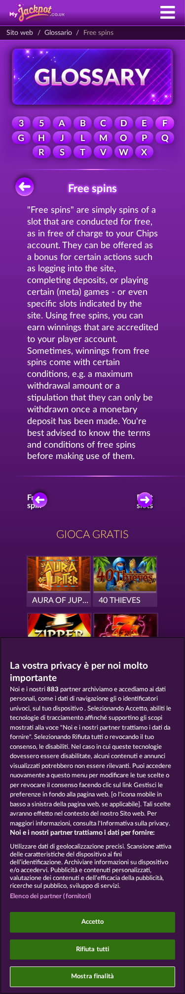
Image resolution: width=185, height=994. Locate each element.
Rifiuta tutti (93, 949)
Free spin (35, 502)
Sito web (19, 32)
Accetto (92, 922)
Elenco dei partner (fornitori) (50, 896)
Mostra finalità (92, 976)
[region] (92, 815)
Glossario (58, 32)
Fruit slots (145, 502)
